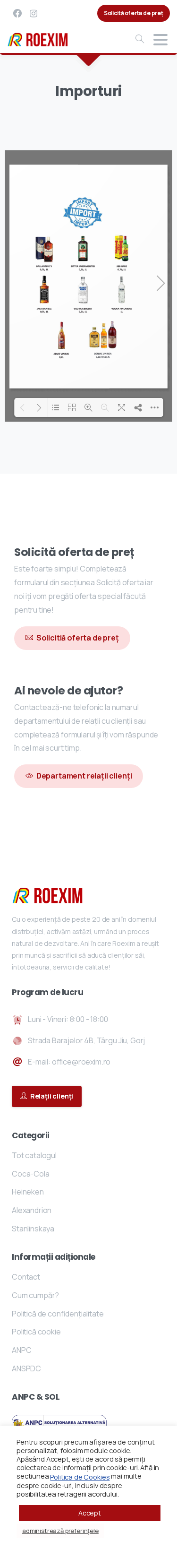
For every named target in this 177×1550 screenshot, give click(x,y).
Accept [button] (89, 1512)
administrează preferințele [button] (60, 1530)
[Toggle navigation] (160, 40)
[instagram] (33, 13)
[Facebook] (17, 13)
